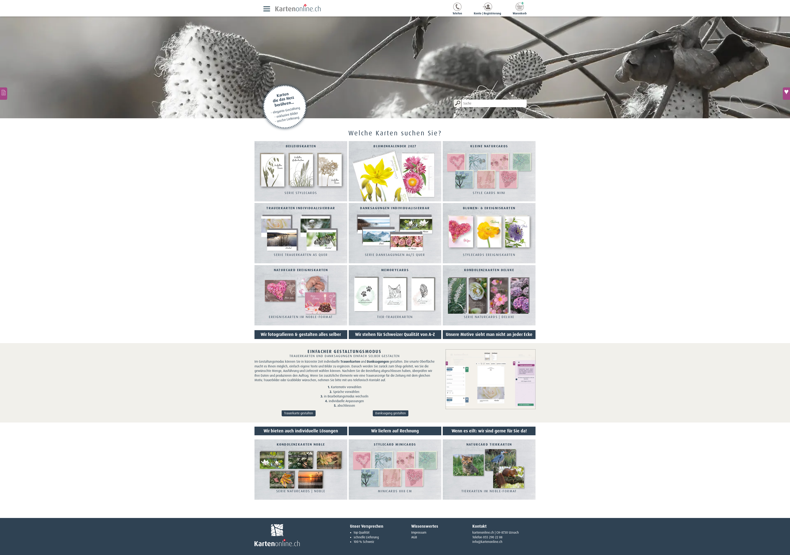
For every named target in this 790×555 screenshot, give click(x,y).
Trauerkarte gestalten (298, 413)
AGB (414, 537)
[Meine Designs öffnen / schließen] (3, 93)
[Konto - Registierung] (487, 10)
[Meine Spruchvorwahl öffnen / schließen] (786, 93)
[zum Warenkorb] (520, 10)
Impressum (418, 532)
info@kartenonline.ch (487, 542)
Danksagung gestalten (390, 413)
